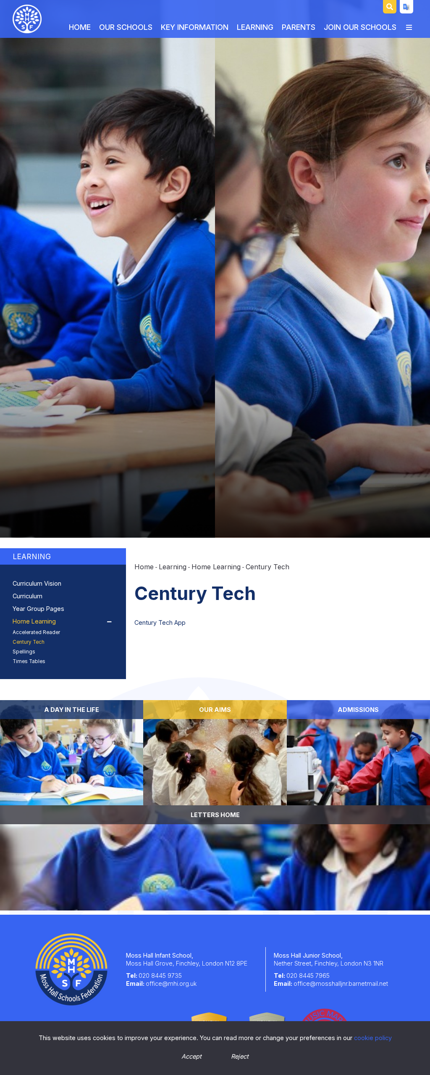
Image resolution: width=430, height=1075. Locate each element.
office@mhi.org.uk (171, 983)
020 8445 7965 (308, 975)
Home (144, 567)
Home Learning (216, 567)
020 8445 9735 (160, 975)
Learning (32, 556)
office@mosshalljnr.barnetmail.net (341, 983)
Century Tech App (160, 622)
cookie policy (373, 1037)
